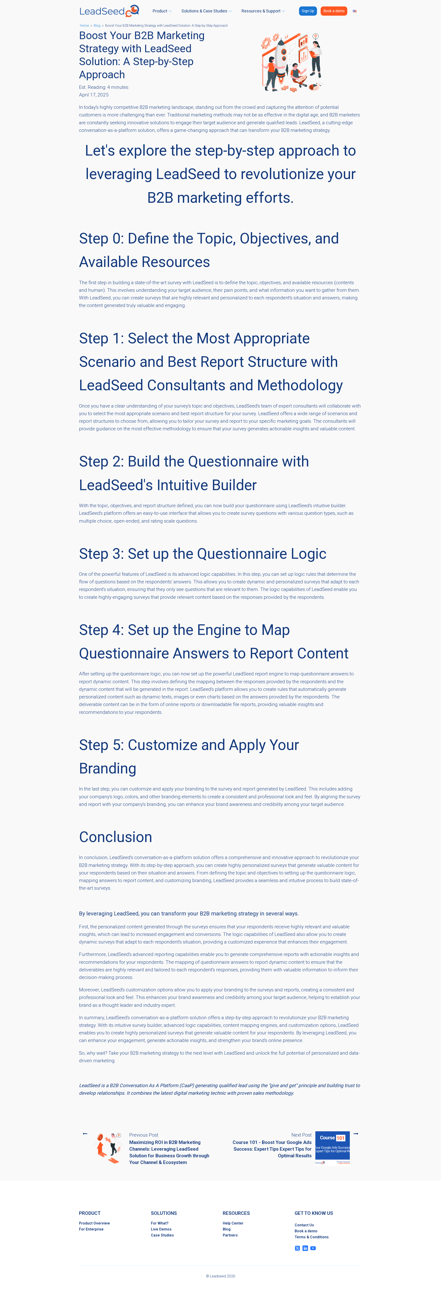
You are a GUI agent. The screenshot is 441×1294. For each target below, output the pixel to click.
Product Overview (94, 1223)
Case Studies (162, 1235)
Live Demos (161, 1229)
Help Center (233, 1223)
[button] (162, 11)
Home (84, 25)
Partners (230, 1235)
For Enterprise (91, 1229)
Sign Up (308, 11)
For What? (160, 1223)
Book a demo (334, 11)
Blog (97, 25)
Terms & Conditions (312, 1237)
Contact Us (304, 1225)
